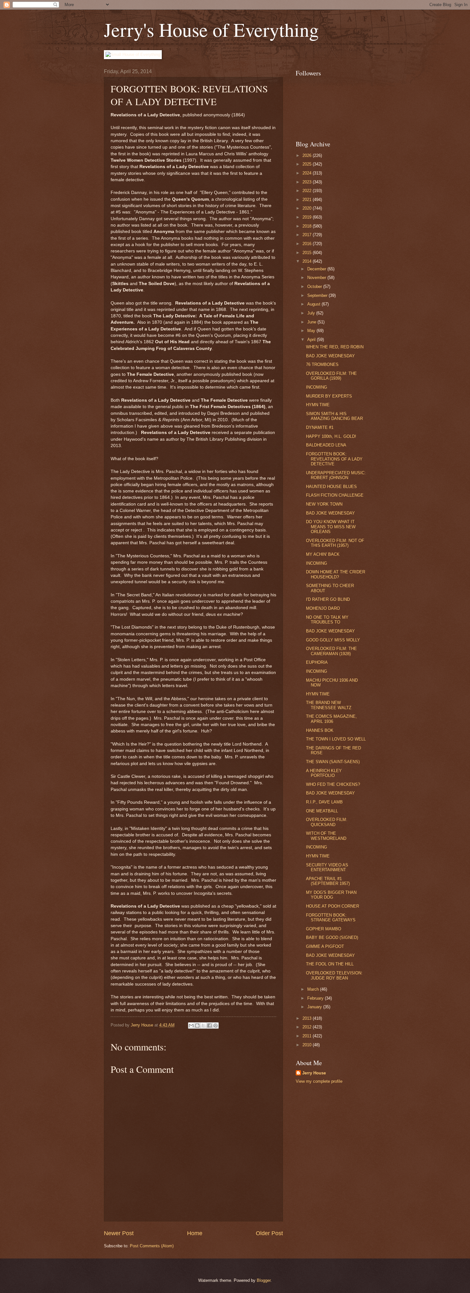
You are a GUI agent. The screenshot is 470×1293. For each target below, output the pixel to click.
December (317, 269)
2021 (307, 199)
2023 (307, 182)
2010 (307, 1044)
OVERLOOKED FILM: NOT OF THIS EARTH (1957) (335, 543)
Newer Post (119, 1233)
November (317, 277)
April (312, 339)
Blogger (263, 1280)
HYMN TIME (318, 404)
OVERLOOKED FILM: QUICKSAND (326, 822)
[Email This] (191, 1025)
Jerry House (314, 1073)
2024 (307, 173)
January (315, 1006)
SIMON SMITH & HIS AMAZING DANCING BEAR (334, 416)
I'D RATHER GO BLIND (328, 599)
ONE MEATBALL (322, 811)
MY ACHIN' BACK (323, 554)
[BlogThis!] (197, 1025)
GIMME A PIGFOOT (325, 946)
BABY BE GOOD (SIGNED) (332, 937)
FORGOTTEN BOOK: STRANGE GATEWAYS (331, 917)
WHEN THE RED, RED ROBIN (335, 347)
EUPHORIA (317, 662)
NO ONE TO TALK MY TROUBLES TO (327, 619)
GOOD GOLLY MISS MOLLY (333, 640)
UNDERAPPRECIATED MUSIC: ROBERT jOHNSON (336, 475)
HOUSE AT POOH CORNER (332, 906)
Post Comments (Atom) (152, 1245)
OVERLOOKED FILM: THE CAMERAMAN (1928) (331, 651)
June (312, 322)
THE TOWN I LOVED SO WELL (336, 739)
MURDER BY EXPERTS (329, 396)
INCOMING (316, 387)
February (316, 998)
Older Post (269, 1233)
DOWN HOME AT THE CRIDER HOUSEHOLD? (335, 574)
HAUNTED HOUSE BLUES (331, 486)
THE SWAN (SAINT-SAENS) (333, 761)
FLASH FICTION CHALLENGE (335, 495)
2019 (307, 217)
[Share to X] (203, 1025)
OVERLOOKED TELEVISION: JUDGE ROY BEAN (334, 975)
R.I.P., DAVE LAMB (324, 802)
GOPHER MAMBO (323, 928)
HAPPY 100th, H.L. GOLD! (331, 436)
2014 (307, 261)
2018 (307, 226)
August (314, 304)
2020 (307, 208)
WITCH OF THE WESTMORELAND (326, 835)
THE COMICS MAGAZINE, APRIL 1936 (331, 719)
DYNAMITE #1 (319, 427)
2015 (307, 252)
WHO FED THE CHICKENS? (333, 784)
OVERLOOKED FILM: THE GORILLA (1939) (331, 376)
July (311, 313)
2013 (307, 1018)
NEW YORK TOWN (324, 504)
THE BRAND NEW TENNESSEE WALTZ (328, 705)
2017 (307, 234)
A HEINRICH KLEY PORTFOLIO (324, 773)
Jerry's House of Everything (211, 29)
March (313, 989)
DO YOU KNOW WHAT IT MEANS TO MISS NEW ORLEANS (331, 526)
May (312, 330)
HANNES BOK (319, 730)
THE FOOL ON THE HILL (330, 964)
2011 (307, 1036)
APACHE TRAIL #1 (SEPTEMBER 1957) (328, 881)
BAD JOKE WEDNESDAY (330, 355)
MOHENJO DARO (323, 608)
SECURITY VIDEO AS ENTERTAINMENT (327, 867)
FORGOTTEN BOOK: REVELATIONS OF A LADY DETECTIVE (334, 459)
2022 (307, 190)
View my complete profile (319, 1081)
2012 (307, 1027)
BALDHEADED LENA (326, 445)
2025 (307, 164)
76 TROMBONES (322, 364)
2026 (307, 155)
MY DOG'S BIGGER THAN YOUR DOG (331, 895)
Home (194, 1233)
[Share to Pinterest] (215, 1025)
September (318, 295)
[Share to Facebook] (209, 1025)
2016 (307, 243)
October (315, 286)
